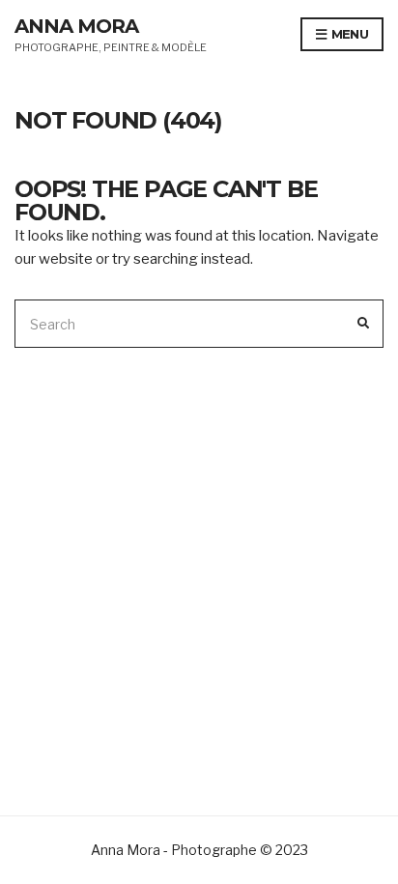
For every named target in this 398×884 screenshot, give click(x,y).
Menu (347, 34)
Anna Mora (76, 26)
